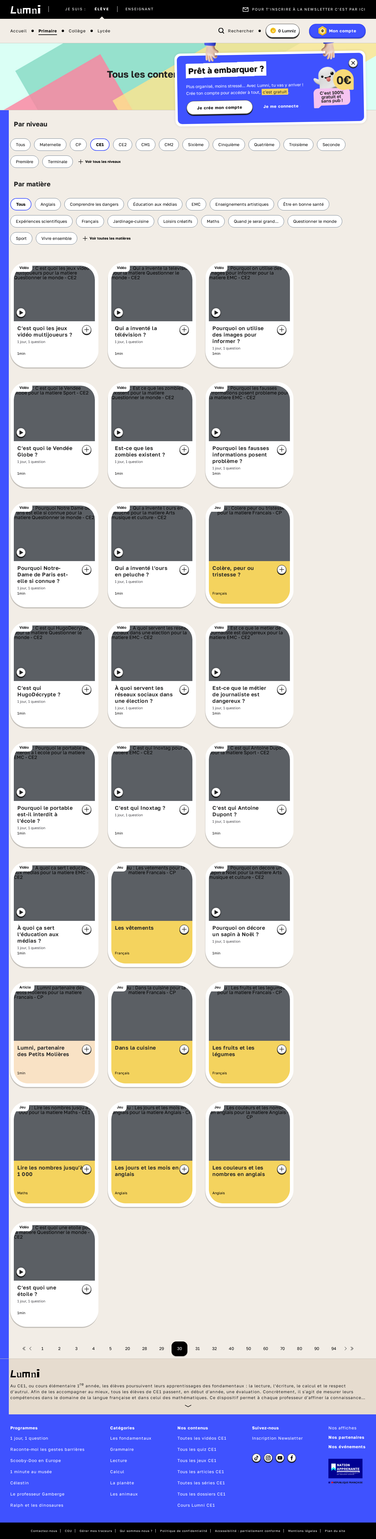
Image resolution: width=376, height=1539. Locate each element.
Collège (77, 31)
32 (214, 1348)
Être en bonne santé (303, 204)
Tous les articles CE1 (200, 1471)
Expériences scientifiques (41, 221)
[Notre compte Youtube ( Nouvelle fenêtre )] (280, 1457)
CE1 (100, 144)
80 (299, 1348)
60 (265, 1348)
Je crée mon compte (219, 108)
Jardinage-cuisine (131, 221)
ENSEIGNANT (139, 9)
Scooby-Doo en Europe (35, 1460)
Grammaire (122, 1449)
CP (78, 144)
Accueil (18, 31)
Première (24, 161)
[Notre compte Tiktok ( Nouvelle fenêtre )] (256, 1457)
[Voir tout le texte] (188, 1405)
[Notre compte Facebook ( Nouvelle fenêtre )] (291, 1457)
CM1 (145, 144)
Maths (213, 221)
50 (248, 1348)
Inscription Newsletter (277, 1438)
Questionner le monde (315, 221)
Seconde (331, 144)
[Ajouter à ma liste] (86, 329)
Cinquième (228, 144)
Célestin (19, 1482)
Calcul (117, 1471)
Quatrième (264, 144)
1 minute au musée (31, 1471)
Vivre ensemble (56, 238)
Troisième (298, 144)
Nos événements (347, 1446)
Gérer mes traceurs (96, 1531)
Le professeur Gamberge (37, 1493)
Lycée (104, 31)
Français (90, 221)
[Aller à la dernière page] (352, 1348)
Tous (20, 144)
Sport (21, 238)
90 (316, 1348)
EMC (196, 204)
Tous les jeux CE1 (196, 1460)
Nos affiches (342, 1427)
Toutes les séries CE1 (201, 1482)
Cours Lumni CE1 (196, 1505)
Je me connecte (281, 106)
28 (144, 1348)
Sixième (196, 144)
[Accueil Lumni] (25, 9)
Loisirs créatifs (177, 221)
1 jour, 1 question (29, 1438)
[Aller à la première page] (24, 1348)
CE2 (123, 144)
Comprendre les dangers (94, 204)
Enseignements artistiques (241, 204)
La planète (122, 1482)
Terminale (57, 161)
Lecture (118, 1460)
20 (127, 1348)
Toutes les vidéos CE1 (201, 1438)
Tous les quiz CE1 (196, 1449)
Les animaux (124, 1493)
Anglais (48, 204)
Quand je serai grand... (256, 221)
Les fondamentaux (131, 1438)
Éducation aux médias (155, 204)
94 (333, 1348)
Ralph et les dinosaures (36, 1505)
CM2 (168, 144)
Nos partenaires (346, 1437)
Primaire (47, 31)
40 (231, 1348)
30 (179, 1348)
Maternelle (50, 144)
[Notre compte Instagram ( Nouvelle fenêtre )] (268, 1457)
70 (282, 1348)
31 (197, 1348)
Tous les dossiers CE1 (201, 1493)
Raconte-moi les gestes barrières (47, 1449)
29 (161, 1348)
